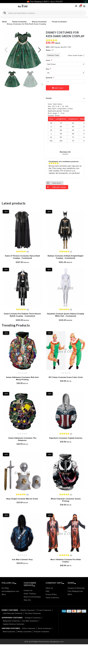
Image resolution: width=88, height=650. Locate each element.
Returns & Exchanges (32, 597)
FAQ (47, 591)
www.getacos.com (57, 641)
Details (49, 98)
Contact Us (28, 590)
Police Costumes (28, 628)
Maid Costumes (9, 631)
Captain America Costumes (13, 624)
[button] (39, 49)
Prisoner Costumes (41, 631)
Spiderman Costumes (11, 621)
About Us (49, 588)
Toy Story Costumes (33, 613)
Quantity (49, 78)
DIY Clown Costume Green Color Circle (66, 377)
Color (48, 60)
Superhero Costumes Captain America (65, 438)
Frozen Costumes (59, 22)
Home (4, 22)
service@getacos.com (10, 591)
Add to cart (58, 88)
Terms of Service (52, 597)
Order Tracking (30, 594)
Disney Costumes (39, 22)
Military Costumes (25, 631)
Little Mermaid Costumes (13, 613)
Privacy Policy (51, 594)
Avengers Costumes (33, 618)
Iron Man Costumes (30, 621)
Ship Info (27, 600)
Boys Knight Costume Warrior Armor (22, 499)
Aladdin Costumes (27, 610)
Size (47, 69)
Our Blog (5, 588)
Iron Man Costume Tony (22, 559)
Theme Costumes (19, 22)
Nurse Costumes (44, 628)
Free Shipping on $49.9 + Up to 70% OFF (46, 1)
